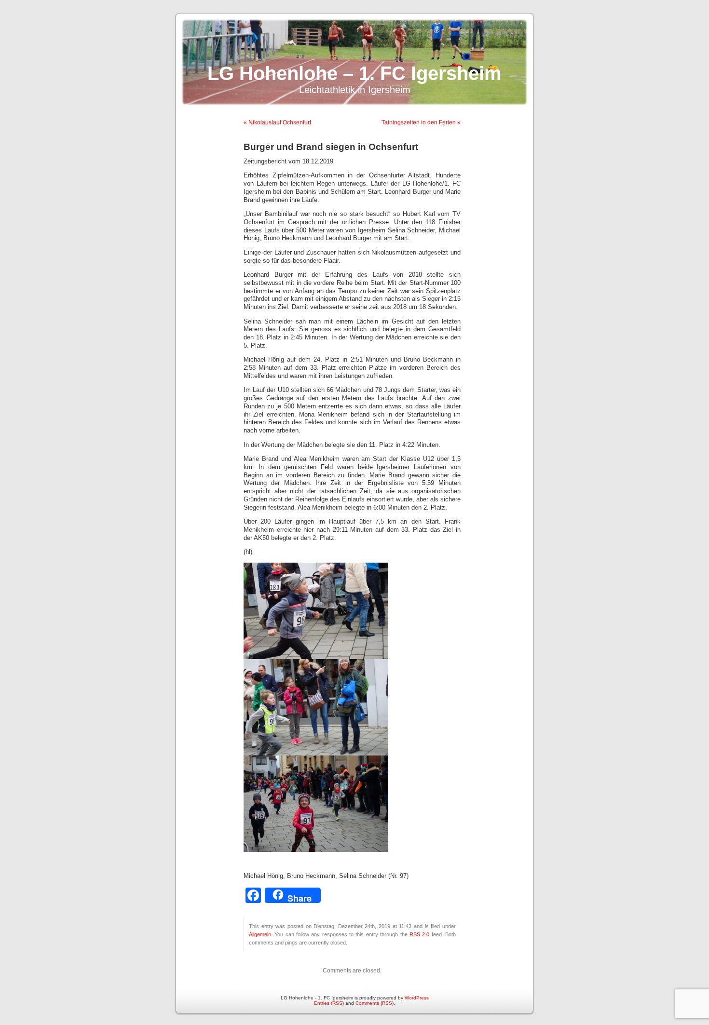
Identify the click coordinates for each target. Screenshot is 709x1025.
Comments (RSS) (374, 1003)
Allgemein (260, 934)
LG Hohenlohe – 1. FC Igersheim (354, 73)
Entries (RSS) (329, 1003)
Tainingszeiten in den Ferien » (421, 122)
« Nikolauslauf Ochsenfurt (277, 122)
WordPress (417, 997)
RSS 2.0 (419, 934)
